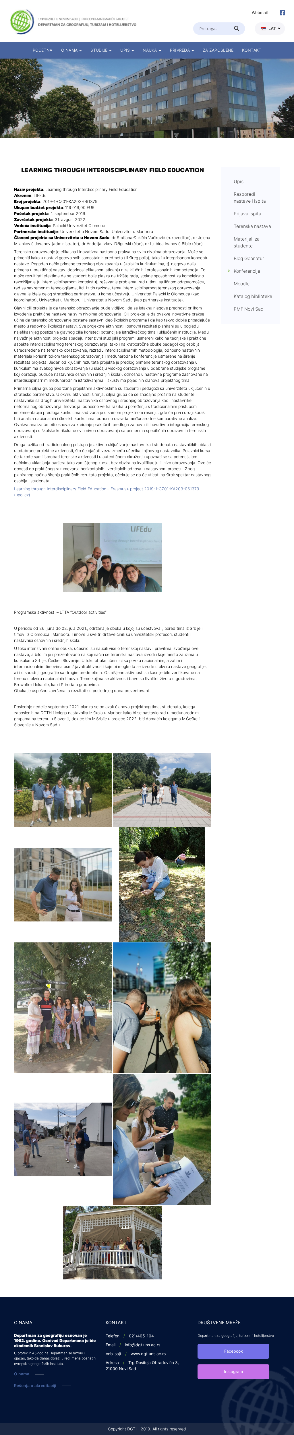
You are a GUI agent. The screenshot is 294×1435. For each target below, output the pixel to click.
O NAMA (69, 50)
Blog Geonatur (249, 258)
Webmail (260, 13)
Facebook (233, 1351)
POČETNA (43, 50)
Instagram (233, 1371)
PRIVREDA (180, 50)
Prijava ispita (247, 214)
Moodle (241, 284)
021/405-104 (141, 1336)
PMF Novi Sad (249, 309)
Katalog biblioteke (253, 296)
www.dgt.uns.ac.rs (148, 1354)
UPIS (125, 50)
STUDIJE (98, 50)
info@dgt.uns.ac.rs (142, 1345)
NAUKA (150, 50)
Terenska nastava (252, 226)
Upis (238, 182)
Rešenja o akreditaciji (35, 1385)
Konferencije (247, 271)
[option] (147, 98)
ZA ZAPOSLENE (218, 50)
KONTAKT (251, 50)
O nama (21, 1374)
